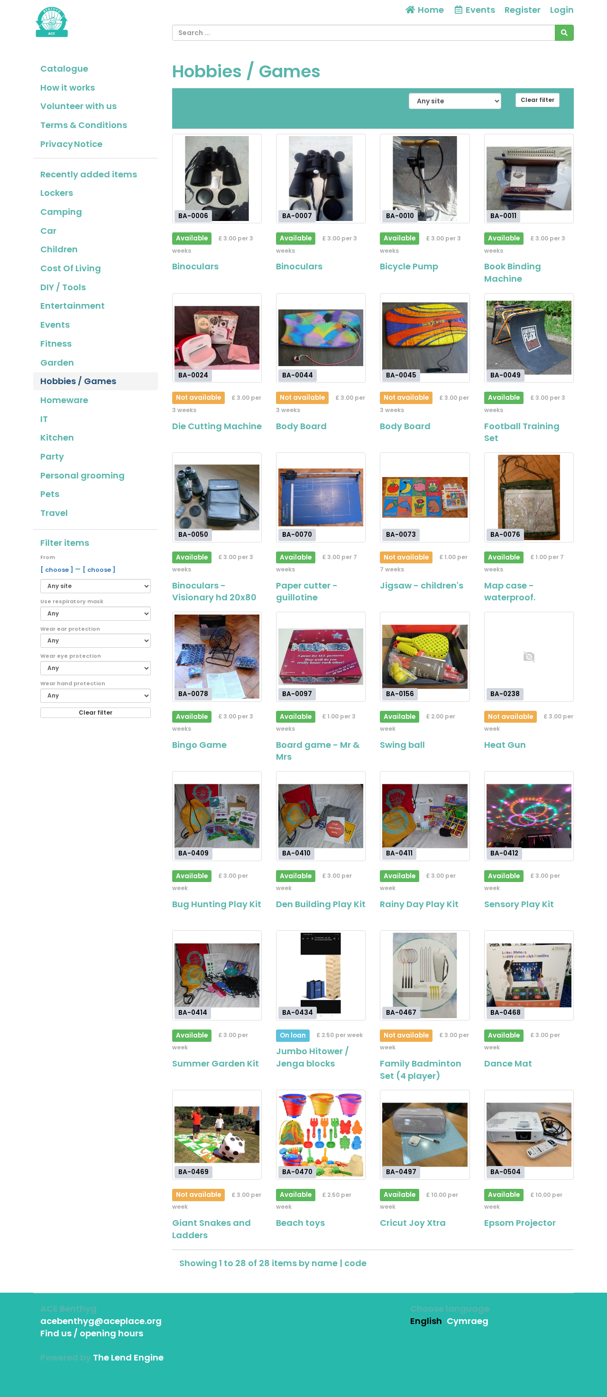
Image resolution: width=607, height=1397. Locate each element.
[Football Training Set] (529, 337)
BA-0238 (505, 693)
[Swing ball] (424, 656)
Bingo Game (199, 745)
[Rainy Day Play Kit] (424, 815)
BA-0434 (297, 1012)
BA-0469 (193, 1171)
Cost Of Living (70, 268)
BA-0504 (505, 1171)
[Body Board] (320, 337)
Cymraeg (467, 1321)
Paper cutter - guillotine (307, 591)
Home (430, 10)
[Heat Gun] (529, 656)
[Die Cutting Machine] (217, 337)
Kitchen (57, 437)
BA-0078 (193, 693)
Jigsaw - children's (421, 585)
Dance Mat (508, 1063)
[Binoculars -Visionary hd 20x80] (217, 497)
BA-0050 (193, 534)
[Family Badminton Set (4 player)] (424, 975)
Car (48, 231)
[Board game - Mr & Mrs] (320, 656)
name (326, 1263)
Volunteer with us (78, 106)
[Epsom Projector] (529, 1134)
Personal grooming (82, 475)
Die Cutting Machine (217, 426)
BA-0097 (297, 693)
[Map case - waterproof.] (529, 497)
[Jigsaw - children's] (424, 497)
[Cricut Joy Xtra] (424, 1134)
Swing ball (402, 745)
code (355, 1263)
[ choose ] (57, 569)
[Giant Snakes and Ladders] (217, 1134)
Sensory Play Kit (519, 904)
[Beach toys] (320, 1134)
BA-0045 (401, 375)
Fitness (56, 343)
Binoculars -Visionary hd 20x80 (214, 591)
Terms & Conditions (83, 125)
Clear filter (95, 712)
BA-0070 (297, 534)
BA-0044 (297, 375)
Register (523, 10)
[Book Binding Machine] (529, 178)
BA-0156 (400, 693)
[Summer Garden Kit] (217, 975)
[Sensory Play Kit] (529, 815)
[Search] (564, 33)
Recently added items (88, 174)
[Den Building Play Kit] (320, 815)
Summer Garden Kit (215, 1063)
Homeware (64, 400)
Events (55, 325)
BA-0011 (503, 216)
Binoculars (195, 266)
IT (44, 419)
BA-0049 (505, 375)
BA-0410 (296, 853)
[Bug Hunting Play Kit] (217, 815)
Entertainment (72, 306)
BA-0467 (401, 1012)
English (426, 1321)
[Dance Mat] (529, 975)
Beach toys (300, 1223)
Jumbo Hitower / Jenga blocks (312, 1057)
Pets (49, 494)
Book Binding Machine (512, 272)
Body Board (301, 426)
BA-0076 (505, 534)
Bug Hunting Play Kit (216, 904)
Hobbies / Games (78, 381)
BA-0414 (192, 1012)
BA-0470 (297, 1171)
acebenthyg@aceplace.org (101, 1321)
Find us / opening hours (91, 1333)
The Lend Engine (128, 1357)
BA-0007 (297, 216)
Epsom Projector (520, 1223)
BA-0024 (193, 375)
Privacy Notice (71, 144)
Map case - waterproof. (509, 591)
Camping (61, 212)
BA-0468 (505, 1012)
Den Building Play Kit (321, 904)
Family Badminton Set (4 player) (420, 1069)
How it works (67, 87)
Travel (54, 513)
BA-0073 (401, 534)
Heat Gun (505, 745)
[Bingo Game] (217, 656)
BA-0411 (399, 853)
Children (59, 249)
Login (562, 10)
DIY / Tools (63, 287)
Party (52, 456)
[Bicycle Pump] (424, 178)
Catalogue (64, 68)
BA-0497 (401, 1171)
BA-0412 (504, 853)
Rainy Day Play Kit (419, 904)
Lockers (56, 193)
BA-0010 (400, 216)
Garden (57, 362)
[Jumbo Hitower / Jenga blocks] (320, 975)
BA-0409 (193, 853)
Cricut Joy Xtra (413, 1223)
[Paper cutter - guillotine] (320, 497)
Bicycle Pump (409, 266)
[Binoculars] (217, 178)
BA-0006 (193, 216)
